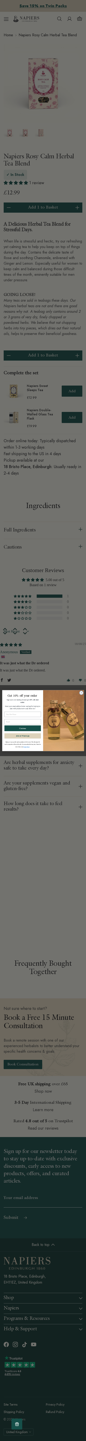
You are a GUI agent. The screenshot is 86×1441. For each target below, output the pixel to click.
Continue (22, 728)
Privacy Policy (26, 746)
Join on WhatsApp (22, 736)
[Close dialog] (81, 693)
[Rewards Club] (16, 1424)
